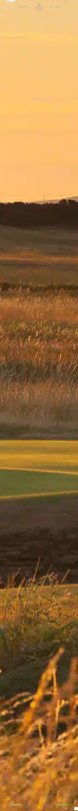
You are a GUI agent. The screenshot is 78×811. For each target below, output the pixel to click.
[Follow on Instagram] (67, 3)
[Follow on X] (65, 3)
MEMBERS (21, 6)
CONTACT (52, 6)
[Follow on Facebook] (62, 3)
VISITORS (26, 6)
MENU (56, 6)
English (8, 0)
